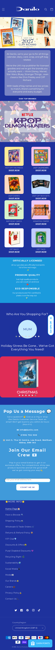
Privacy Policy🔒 (13, 593)
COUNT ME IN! (27, 487)
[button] (3, 9)
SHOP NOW (14, 170)
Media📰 (9, 575)
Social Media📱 (12, 569)
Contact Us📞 (12, 599)
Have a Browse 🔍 (14, 515)
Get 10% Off (51, 327)
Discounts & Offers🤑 (16, 545)
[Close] (51, 318)
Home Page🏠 (12, 509)
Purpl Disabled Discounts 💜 (19, 551)
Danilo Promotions (23, 647)
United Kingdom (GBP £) (26, 628)
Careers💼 (10, 587)
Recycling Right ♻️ (14, 557)
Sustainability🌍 (13, 563)
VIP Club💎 (10, 539)
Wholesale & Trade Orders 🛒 (19, 527)
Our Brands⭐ (12, 581)
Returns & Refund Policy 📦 (19, 533)
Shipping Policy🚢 (14, 521)
